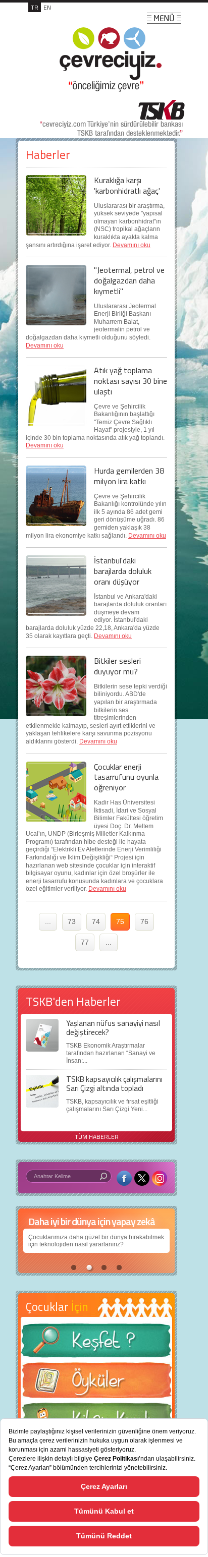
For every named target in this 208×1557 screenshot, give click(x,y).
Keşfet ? (96, 1343)
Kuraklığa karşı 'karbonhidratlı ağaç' (127, 185)
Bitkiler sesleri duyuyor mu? (117, 666)
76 (144, 921)
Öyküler (96, 1383)
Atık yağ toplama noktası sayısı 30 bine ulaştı (130, 380)
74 (96, 921)
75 (120, 921)
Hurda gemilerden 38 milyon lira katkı (129, 476)
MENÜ (164, 18)
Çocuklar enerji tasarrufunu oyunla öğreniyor (126, 777)
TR (34, 7)
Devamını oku (131, 245)
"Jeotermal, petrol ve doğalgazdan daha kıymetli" (129, 280)
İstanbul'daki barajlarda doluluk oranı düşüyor (122, 571)
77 (85, 942)
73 (72, 921)
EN (47, 7)
